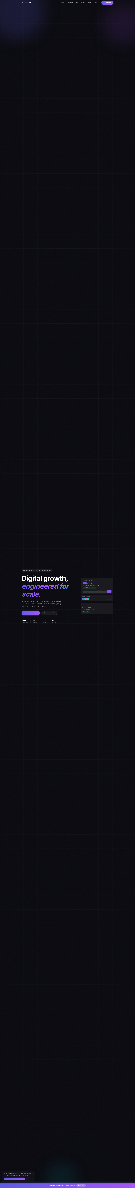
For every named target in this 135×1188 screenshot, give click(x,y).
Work (76, 2)
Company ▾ (96, 2)
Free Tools (82, 2)
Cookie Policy (24, 1175)
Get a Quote (107, 2)
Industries (70, 2)
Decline (29, 1179)
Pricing (89, 2)
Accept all (14, 1179)
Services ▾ (63, 2)
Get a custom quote (31, 613)
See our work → (49, 613)
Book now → (81, 1185)
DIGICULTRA (29, 3)
